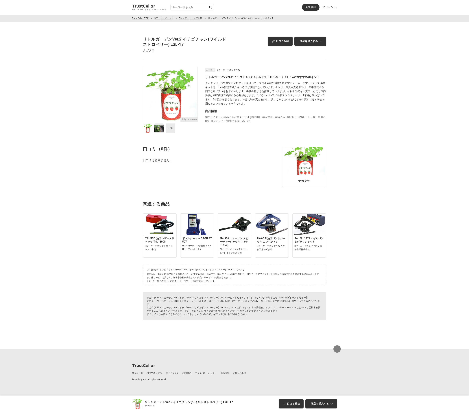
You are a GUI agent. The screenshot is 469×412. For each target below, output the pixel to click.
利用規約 (186, 373)
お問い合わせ (239, 373)
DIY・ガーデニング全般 (190, 18)
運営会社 (225, 373)
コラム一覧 (137, 373)
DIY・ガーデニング (163, 18)
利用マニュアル (154, 373)
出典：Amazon (189, 119)
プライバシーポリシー (206, 373)
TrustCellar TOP (140, 18)
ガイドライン (172, 373)
